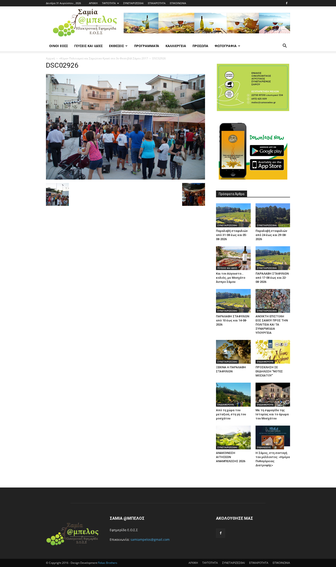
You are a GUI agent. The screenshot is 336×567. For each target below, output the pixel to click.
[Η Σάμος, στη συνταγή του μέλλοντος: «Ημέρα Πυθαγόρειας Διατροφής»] (273, 437)
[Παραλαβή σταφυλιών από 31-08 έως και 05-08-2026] (233, 215)
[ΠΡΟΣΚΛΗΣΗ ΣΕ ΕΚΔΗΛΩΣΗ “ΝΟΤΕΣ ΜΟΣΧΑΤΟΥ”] (273, 352)
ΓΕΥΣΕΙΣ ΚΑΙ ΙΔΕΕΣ (88, 46)
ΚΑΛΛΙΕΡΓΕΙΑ (175, 46)
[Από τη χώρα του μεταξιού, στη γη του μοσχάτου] (233, 394)
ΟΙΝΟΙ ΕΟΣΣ (58, 46)
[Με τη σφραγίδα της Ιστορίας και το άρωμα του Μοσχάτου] (273, 394)
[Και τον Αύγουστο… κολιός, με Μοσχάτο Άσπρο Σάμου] (233, 258)
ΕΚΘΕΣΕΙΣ (116, 46)
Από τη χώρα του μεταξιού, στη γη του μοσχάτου (231, 414)
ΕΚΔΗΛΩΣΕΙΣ (264, 447)
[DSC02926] (125, 178)
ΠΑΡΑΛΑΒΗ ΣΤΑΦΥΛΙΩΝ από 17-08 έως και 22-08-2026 (272, 278)
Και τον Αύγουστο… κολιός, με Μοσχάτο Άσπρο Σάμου (230, 278)
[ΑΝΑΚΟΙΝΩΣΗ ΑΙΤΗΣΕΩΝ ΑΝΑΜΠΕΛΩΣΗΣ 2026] (233, 437)
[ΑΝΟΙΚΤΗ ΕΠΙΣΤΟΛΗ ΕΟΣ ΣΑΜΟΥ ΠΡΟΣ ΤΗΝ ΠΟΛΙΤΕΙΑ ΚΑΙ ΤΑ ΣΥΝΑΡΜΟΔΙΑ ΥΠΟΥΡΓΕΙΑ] (273, 301)
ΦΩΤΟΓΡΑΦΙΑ (226, 46)
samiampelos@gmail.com (150, 539)
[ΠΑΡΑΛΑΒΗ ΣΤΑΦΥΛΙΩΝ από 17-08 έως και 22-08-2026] (273, 258)
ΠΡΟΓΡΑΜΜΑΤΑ (146, 46)
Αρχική (50, 58)
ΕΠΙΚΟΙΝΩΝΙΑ (178, 3)
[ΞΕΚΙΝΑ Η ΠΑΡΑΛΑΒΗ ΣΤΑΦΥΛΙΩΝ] (233, 352)
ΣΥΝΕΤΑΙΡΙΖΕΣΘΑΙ (133, 3)
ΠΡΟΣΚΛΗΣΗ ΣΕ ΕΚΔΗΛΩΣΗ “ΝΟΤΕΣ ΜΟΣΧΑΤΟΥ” (269, 371)
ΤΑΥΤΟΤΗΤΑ (109, 3)
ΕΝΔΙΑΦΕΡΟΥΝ (265, 361)
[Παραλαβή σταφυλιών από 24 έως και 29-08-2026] (273, 215)
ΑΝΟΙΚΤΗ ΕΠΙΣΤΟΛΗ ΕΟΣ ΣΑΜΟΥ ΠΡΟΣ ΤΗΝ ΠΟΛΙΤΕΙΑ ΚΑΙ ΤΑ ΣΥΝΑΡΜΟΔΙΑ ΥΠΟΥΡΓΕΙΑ (272, 324)
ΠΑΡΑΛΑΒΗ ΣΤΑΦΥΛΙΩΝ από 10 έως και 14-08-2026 (232, 320)
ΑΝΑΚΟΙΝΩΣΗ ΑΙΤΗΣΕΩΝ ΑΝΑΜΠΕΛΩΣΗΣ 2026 (230, 457)
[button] (284, 46)
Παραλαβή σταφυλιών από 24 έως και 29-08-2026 (271, 235)
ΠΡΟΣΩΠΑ (200, 46)
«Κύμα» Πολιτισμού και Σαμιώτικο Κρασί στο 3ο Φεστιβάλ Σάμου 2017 (103, 58)
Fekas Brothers (107, 563)
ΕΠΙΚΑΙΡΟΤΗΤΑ (156, 3)
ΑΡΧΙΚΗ (93, 3)
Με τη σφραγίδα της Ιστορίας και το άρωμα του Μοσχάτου (272, 414)
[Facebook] (286, 3)
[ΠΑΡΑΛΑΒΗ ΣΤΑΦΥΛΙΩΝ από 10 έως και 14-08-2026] (233, 301)
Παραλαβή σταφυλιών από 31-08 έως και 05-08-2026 (232, 235)
